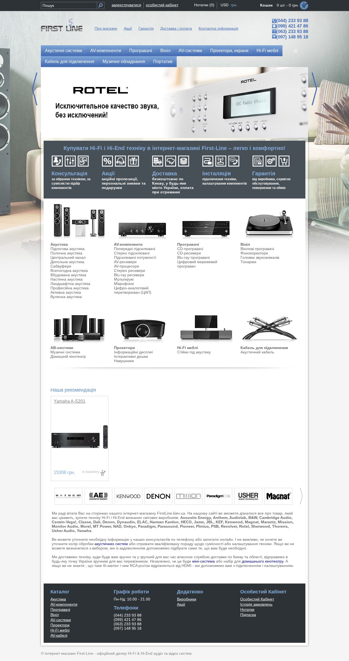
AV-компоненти (105, 50)
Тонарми (248, 262)
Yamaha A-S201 (69, 401)
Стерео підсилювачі (131, 253)
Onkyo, (130, 526)
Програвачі (140, 50)
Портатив (163, 61)
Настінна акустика (66, 279)
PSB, (215, 526)
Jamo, (199, 522)
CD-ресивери (189, 253)
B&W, (253, 517)
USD (224, 5)
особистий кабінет (162, 5)
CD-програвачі (190, 249)
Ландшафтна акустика (70, 283)
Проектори (124, 347)
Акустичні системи (63, 50)
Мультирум (124, 279)
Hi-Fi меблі (267, 50)
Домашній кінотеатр (68, 356)
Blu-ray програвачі (193, 257)
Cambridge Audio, (276, 517)
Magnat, (252, 522)
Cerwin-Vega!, (64, 522)
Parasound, (168, 526)
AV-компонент (127, 244)
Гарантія (146, 28)
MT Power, (102, 526)
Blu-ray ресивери (129, 275)
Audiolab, (238, 517)
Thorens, (280, 526)
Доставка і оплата (176, 28)
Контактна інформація (218, 28)
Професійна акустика (69, 288)
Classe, (85, 522)
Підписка (248, 614)
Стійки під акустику (194, 352)
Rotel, (244, 526)
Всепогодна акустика (69, 270)
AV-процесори (126, 266)
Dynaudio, (126, 522)
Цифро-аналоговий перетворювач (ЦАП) (132, 290)
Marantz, (269, 522)
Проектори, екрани (229, 50)
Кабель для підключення (69, 61)
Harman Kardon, (165, 522)
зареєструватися (126, 5)
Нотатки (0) (204, 5)
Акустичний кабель (257, 352)
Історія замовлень (256, 604)
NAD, (117, 526)
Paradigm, (147, 526)
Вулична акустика (66, 297)
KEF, (220, 522)
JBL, (210, 522)
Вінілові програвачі (257, 249)
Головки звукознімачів (259, 257)
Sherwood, (261, 526)
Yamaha (84, 530)
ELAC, (143, 522)
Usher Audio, (64, 530)
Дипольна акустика (67, 262)
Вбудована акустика (68, 275)
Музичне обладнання (124, 61)
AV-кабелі (58, 635)
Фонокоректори (254, 253)
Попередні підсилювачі (134, 249)
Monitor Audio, (65, 526)
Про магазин (106, 28)
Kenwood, (234, 522)
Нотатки (247, 609)
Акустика (59, 244)
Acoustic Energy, (196, 517)
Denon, (109, 522)
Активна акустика (65, 292)
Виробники (186, 599)
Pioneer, (187, 526)
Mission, (286, 522)
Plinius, (203, 526)
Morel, (86, 526)
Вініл (165, 50)
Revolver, (229, 526)
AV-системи (190, 50)
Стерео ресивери (129, 270)
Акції (128, 28)
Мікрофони (124, 283)
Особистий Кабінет (257, 599)
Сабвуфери (60, 266)
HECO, (187, 522)
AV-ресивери (125, 262)
